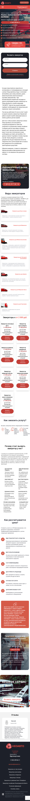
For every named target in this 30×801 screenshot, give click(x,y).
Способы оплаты (15, 789)
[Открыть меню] (2, 7)
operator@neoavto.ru (14, 764)
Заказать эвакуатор (7, 338)
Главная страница (5, 13)
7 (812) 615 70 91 (15, 649)
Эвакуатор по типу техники (15, 769)
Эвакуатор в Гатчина (15, 777)
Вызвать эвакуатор (12, 699)
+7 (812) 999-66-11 (22, 7)
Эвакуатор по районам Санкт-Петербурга (15, 780)
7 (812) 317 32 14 (11, 184)
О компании (15, 751)
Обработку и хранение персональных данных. (15, 75)
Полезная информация (15, 786)
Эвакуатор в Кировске (15, 774)
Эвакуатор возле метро (15, 772)
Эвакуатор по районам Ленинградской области (15, 783)
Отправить (15, 70)
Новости (15, 752)
